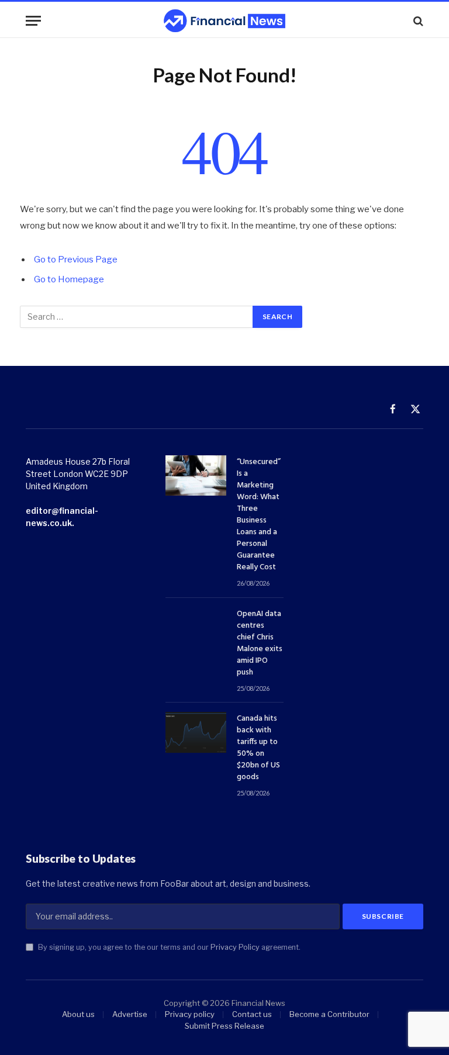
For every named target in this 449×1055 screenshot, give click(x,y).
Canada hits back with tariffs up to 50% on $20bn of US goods (258, 748)
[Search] (417, 21)
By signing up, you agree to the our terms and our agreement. (168, 947)
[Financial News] (224, 21)
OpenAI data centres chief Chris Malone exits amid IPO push (259, 643)
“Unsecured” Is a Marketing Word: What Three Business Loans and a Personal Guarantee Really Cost (259, 514)
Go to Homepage (69, 279)
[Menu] (33, 21)
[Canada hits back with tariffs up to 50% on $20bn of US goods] (195, 732)
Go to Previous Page (76, 259)
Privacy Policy (235, 947)
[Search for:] (137, 317)
